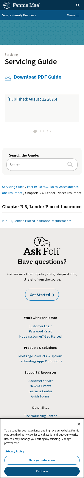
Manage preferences (42, 460)
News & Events (40, 386)
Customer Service (40, 381)
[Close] (79, 424)
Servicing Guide (31, 61)
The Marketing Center (40, 416)
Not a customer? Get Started (40, 336)
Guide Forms (40, 396)
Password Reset (40, 331)
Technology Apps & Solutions (40, 361)
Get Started (40, 294)
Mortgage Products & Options (40, 356)
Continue (42, 471)
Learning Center (40, 391)
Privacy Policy (14, 451)
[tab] (35, 131)
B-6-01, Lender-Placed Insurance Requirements (37, 221)
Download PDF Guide (37, 77)
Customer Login (40, 326)
